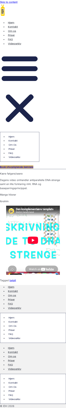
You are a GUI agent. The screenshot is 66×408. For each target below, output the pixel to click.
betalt (13, 280)
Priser (11, 35)
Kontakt (13, 27)
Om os (12, 31)
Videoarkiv (14, 43)
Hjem (11, 22)
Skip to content (8, 2)
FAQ (10, 39)
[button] (19, 88)
